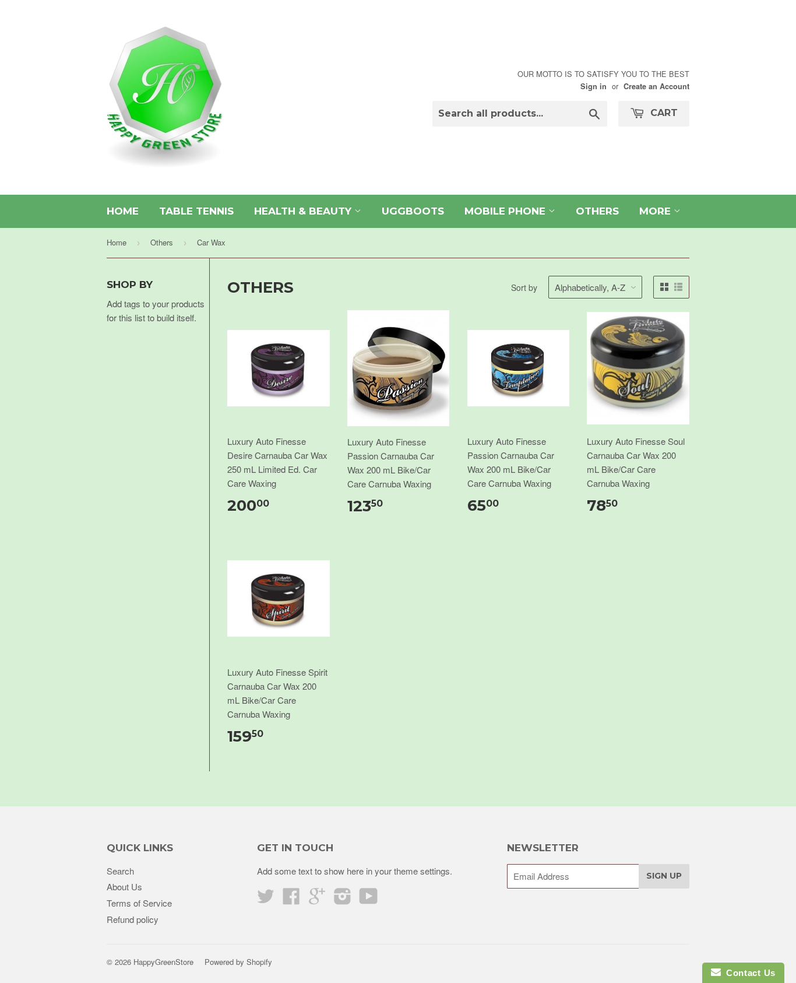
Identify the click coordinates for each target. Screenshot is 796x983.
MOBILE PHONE (506, 211)
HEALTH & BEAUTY (304, 211)
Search (120, 871)
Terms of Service (139, 903)
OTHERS (597, 211)
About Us (124, 886)
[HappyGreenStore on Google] (317, 899)
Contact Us (748, 973)
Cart (662, 112)
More (656, 211)
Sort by (524, 287)
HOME (123, 211)
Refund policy (133, 919)
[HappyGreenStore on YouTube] (369, 899)
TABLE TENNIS (196, 211)
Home (116, 242)
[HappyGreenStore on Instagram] (342, 899)
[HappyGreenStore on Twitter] (265, 899)
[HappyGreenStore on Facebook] (291, 899)
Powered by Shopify (238, 961)
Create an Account (656, 86)
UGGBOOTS (413, 211)
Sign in (593, 86)
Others (161, 242)
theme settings (422, 871)
